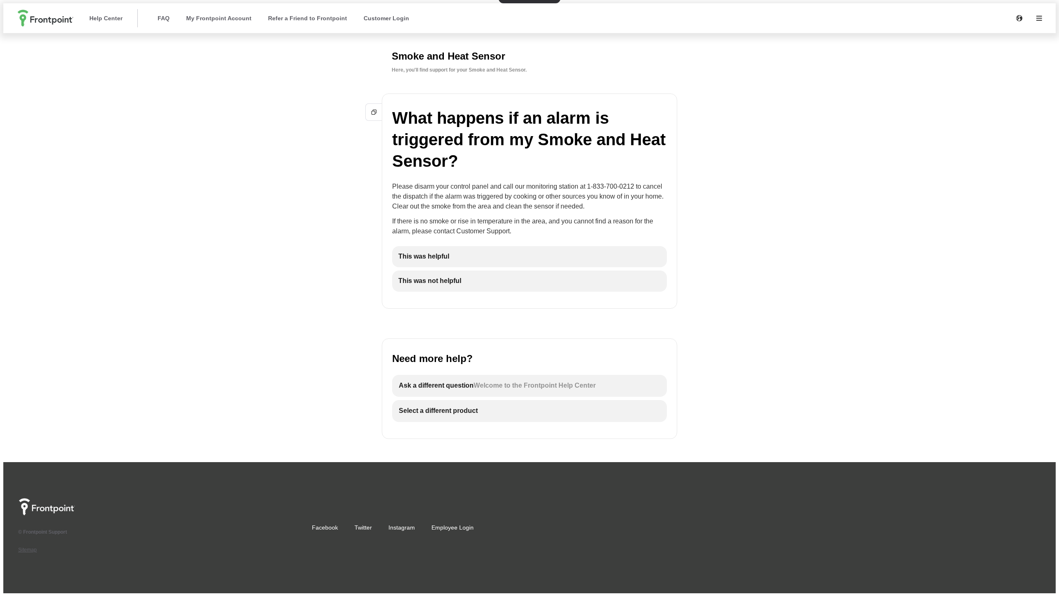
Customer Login (386, 18)
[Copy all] (374, 112)
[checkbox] (529, 256)
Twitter (363, 527)
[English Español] (1019, 18)
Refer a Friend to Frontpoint (307, 18)
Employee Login (452, 527)
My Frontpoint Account (219, 18)
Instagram (401, 527)
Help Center (105, 18)
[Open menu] (1039, 18)
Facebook (325, 527)
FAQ (164, 18)
